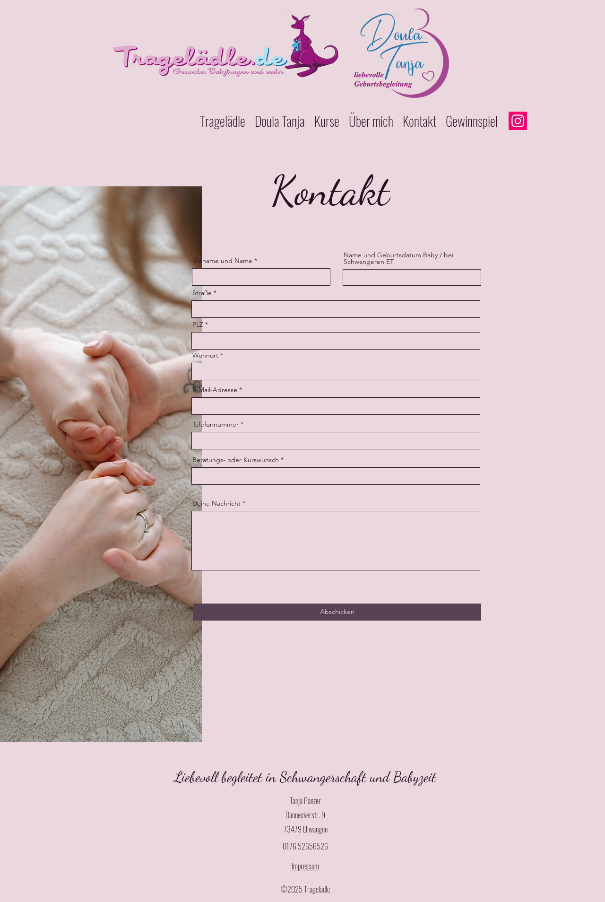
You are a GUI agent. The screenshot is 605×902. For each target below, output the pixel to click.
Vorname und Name (222, 260)
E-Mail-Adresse (214, 389)
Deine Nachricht (216, 503)
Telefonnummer (215, 424)
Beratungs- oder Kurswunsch (235, 459)
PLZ (197, 324)
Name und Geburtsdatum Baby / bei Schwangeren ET (398, 258)
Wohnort (205, 355)
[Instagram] (518, 121)
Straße (202, 292)
